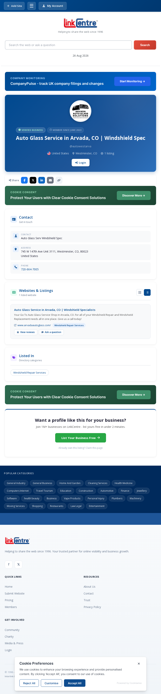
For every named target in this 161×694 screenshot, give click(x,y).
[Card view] (139, 292)
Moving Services (16, 506)
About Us (89, 586)
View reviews (27, 332)
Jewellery (142, 490)
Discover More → (133, 195)
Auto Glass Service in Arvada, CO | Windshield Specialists (54, 310)
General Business (42, 483)
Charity (9, 636)
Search (145, 45)
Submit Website (15, 593)
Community (12, 630)
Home (9, 586)
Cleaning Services (97, 483)
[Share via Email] (50, 180)
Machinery (135, 498)
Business (52, 498)
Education (65, 490)
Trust (87, 600)
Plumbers (117, 498)
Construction (86, 490)
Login (82, 162)
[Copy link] (59, 180)
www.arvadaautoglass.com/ (34, 325)
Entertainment (96, 506)
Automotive (107, 490)
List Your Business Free (78, 438)
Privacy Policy (92, 607)
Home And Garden (69, 483)
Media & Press (14, 643)
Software (12, 498)
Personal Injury (96, 498)
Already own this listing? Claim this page (81, 448)
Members (11, 607)
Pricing (9, 600)
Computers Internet (18, 490)
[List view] (147, 292)
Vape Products (72, 498)
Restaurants (56, 506)
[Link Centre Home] (80, 23)
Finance (125, 490)
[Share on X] (33, 180)
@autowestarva (80, 146)
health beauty (31, 498)
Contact (89, 593)
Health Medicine (124, 483)
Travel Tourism (44, 490)
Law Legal (76, 506)
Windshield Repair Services (29, 372)
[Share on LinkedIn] (41, 180)
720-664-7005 (30, 269)
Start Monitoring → (132, 81)
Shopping (37, 506)
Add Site (16, 6)
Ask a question (53, 332)
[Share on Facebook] (24, 180)
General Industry (16, 483)
